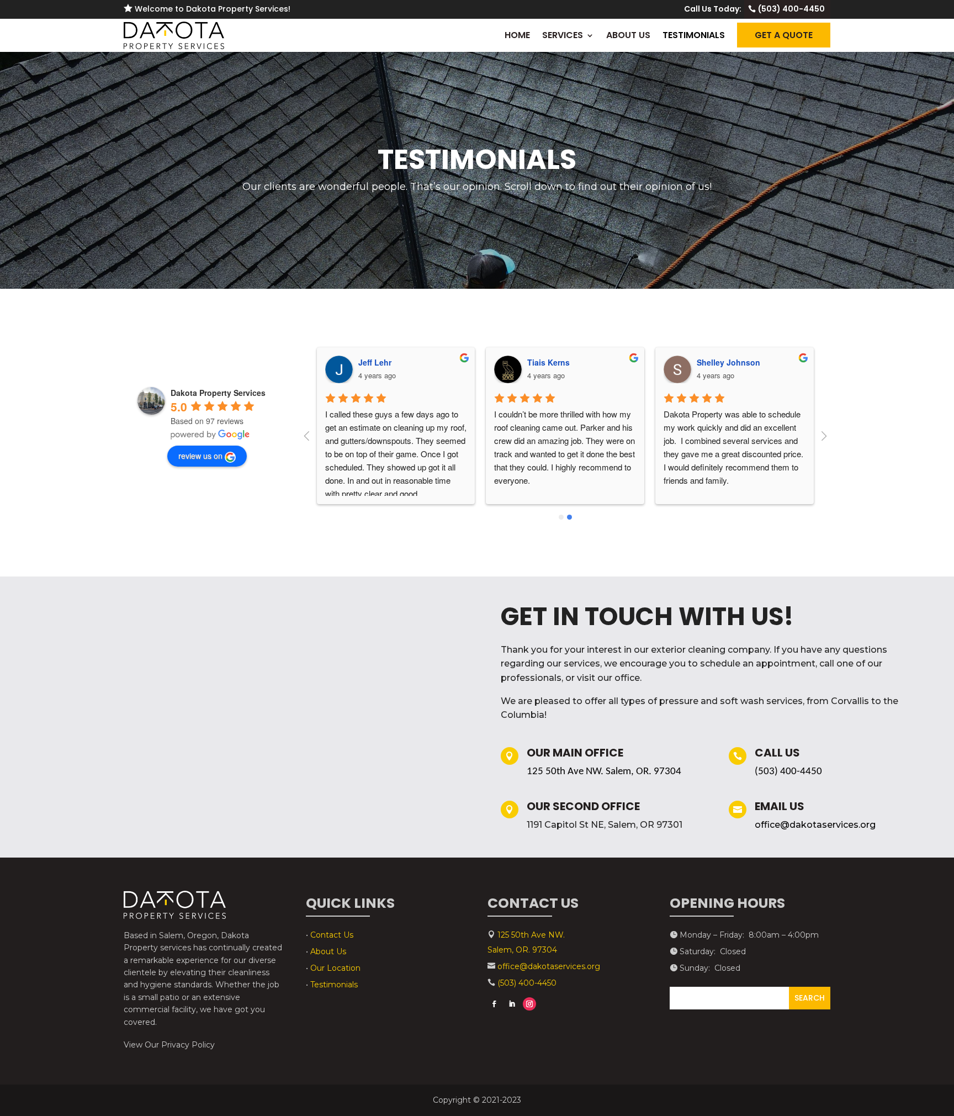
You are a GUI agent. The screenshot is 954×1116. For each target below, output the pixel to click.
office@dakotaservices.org (815, 824)
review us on (200, 455)
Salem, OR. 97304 (522, 950)
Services (562, 35)
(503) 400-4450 (791, 8)
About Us (628, 35)
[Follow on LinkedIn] (511, 1004)
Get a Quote (784, 35)
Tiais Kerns (548, 362)
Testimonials (693, 35)
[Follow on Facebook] (494, 1004)
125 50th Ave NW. (531, 935)
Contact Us (331, 935)
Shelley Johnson (728, 362)
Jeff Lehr (374, 362)
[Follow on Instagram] (529, 1004)
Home (517, 35)
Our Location (335, 968)
